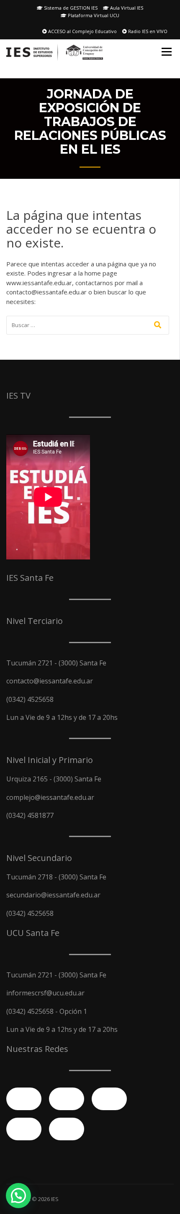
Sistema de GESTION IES (70, 8)
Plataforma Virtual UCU (93, 15)
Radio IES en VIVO (147, 31)
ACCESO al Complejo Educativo (82, 31)
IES (55, 1199)
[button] (18, 1195)
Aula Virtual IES (126, 8)
